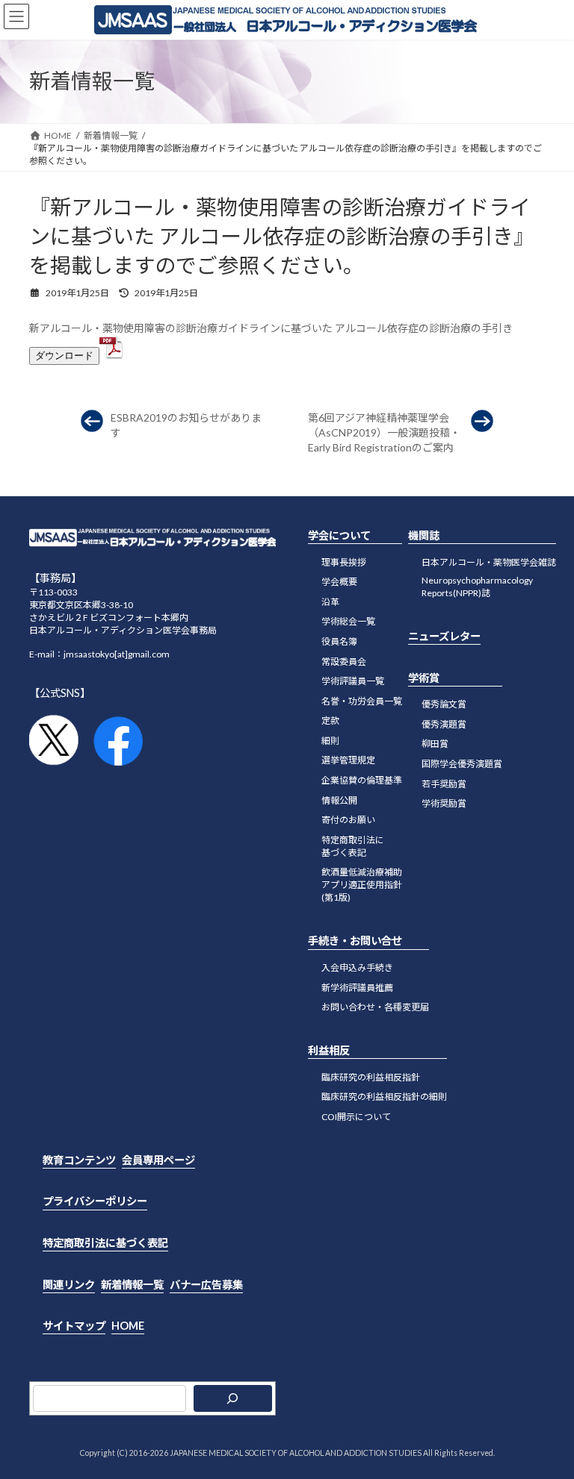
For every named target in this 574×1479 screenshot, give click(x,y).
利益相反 (329, 1050)
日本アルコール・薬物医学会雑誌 (489, 561)
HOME (127, 1325)
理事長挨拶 (343, 561)
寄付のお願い (348, 819)
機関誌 (423, 535)
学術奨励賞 (444, 803)
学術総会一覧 (348, 621)
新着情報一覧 (132, 1284)
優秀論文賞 (444, 704)
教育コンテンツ (79, 1160)
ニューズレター (444, 636)
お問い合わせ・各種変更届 (375, 1007)
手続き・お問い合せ (355, 940)
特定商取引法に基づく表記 (105, 1242)
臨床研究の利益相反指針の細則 (384, 1096)
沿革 (330, 601)
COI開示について (356, 1116)
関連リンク (69, 1284)
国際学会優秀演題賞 (462, 763)
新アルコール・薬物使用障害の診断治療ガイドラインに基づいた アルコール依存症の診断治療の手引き (271, 328)
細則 (330, 740)
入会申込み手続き (357, 967)
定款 (330, 720)
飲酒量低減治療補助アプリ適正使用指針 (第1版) (361, 884)
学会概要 (339, 581)
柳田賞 (435, 743)
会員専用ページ (158, 1160)
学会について (339, 535)
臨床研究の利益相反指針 (370, 1076)
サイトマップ (74, 1325)
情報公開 (339, 799)
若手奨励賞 (444, 783)
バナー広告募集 (206, 1284)
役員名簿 (339, 641)
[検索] (233, 1397)
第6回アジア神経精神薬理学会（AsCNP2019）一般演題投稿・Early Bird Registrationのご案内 (384, 432)
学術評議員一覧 (352, 681)
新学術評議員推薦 (357, 986)
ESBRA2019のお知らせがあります (186, 425)
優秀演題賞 (444, 723)
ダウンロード (64, 355)
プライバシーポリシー (95, 1201)
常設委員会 (343, 660)
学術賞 (423, 677)
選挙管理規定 (348, 760)
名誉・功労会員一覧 (361, 700)
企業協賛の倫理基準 (361, 780)
